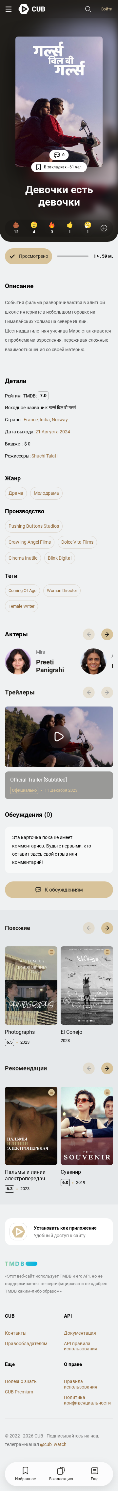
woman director (62, 590)
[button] (107, 634)
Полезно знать (21, 1381)
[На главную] (32, 9)
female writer (21, 606)
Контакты (16, 1333)
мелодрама (46, 493)
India (45, 419)
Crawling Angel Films (30, 542)
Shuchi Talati (44, 455)
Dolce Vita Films (77, 542)
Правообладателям (26, 1343)
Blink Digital (59, 558)
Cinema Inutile (23, 558)
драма (16, 493)
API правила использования (80, 1346)
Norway (60, 419)
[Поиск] (88, 9)
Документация (80, 1333)
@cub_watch (53, 1444)
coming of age (22, 590)
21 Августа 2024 (52, 431)
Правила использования (80, 1384)
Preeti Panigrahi (50, 666)
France (31, 419)
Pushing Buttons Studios (34, 526)
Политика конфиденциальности (87, 1400)
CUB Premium (19, 1391)
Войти (106, 9)
